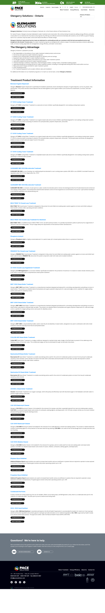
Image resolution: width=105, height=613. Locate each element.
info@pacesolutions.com (17, 578)
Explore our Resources (24, 551)
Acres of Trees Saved (89, 3)
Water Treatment (64, 9)
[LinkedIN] (12, 582)
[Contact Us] (39, 551)
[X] (67, 7)
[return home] (16, 9)
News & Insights (55, 7)
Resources (91, 9)
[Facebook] (62, 7)
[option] (75, 7)
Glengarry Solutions (65, 71)
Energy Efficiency (74, 9)
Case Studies (84, 9)
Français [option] (76, 7)
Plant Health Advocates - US (88, 7)
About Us (42, 7)
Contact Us (48, 7)
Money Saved (69, 3)
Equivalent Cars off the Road (48, 3)
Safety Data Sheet (16, 97)
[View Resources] (14, 551)
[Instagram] (65, 7)
